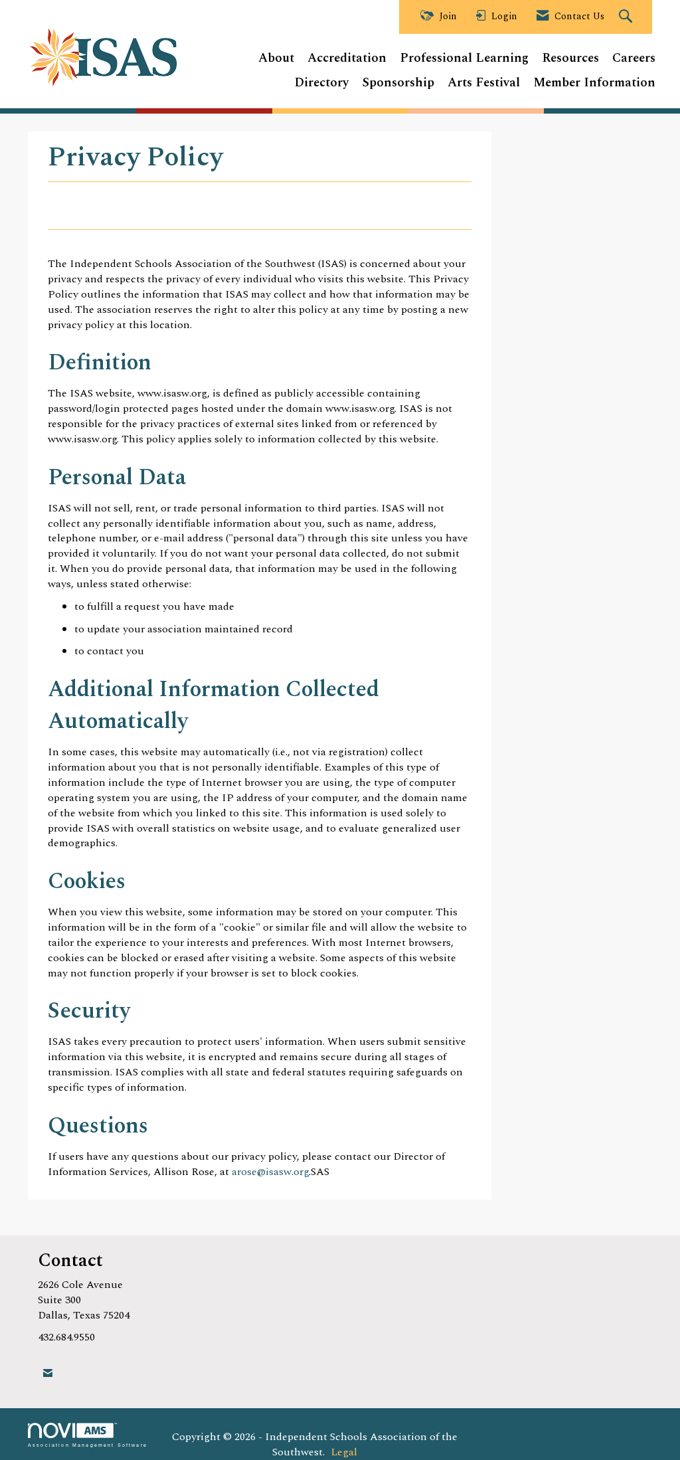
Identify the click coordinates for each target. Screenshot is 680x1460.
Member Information (594, 83)
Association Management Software (87, 1444)
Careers (633, 59)
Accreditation (346, 59)
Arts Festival (484, 83)
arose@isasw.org (270, 1172)
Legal (344, 1452)
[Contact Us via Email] (48, 1373)
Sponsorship (398, 83)
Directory (321, 83)
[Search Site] (627, 17)
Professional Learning (464, 59)
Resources (570, 59)
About (276, 59)
